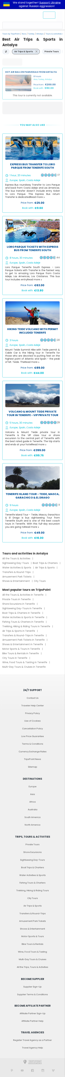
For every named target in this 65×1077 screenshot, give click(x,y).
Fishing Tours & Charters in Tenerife (23, 621)
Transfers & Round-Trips (16, 572)
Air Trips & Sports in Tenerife (19, 631)
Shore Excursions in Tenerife (19, 604)
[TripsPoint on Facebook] (32, 1070)
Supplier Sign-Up (32, 986)
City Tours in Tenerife (15, 658)
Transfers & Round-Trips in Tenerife (23, 635)
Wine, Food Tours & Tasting (32, 951)
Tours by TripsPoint (11, 33)
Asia (24, 33)
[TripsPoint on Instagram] (43, 1070)
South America (32, 817)
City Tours (40, 581)
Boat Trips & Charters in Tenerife (21, 613)
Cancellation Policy (32, 728)
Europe (32, 786)
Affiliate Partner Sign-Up (33, 1013)
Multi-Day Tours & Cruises (32, 959)
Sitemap (32, 766)
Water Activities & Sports (17, 567)
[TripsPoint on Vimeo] (53, 1070)
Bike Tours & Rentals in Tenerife (21, 653)
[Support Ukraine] (6, 4)
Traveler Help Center (32, 705)
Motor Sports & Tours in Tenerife (21, 649)
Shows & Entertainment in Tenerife (23, 644)
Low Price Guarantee (32, 736)
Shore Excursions (32, 852)
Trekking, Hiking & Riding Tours (32, 890)
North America (32, 824)
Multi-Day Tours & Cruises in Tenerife (24, 667)
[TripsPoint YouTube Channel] (22, 1070)
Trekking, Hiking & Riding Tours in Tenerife (26, 626)
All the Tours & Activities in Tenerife (23, 594)
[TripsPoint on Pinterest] (12, 1070)
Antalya (40, 33)
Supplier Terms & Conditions (32, 994)
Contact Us (32, 698)
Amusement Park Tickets (17, 576)
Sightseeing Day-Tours (16, 563)
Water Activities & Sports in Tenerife (23, 617)
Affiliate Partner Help (33, 1021)
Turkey (31, 33)
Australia (32, 809)
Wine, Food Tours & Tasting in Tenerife (25, 662)
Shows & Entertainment (16, 581)
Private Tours (33, 844)
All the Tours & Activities (16, 558)
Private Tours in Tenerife (16, 599)
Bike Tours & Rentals (32, 944)
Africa (32, 801)
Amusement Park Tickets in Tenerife (23, 639)
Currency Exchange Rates (32, 751)
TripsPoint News (32, 759)
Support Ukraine (50, 3)
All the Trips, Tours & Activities (32, 967)
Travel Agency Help (32, 1047)
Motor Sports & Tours (32, 936)
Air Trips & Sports (45, 567)
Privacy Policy (32, 713)
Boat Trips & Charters (45, 563)
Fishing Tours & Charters (33, 882)
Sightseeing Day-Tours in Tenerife (22, 608)
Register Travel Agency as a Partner (32, 1040)
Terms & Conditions (32, 743)
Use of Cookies (32, 720)
